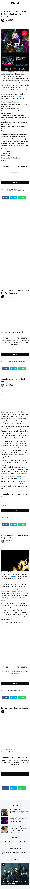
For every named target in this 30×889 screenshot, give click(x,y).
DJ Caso (18, 96)
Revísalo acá (20, 478)
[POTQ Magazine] (15, 3)
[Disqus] (15, 221)
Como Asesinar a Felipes (12, 361)
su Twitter (16, 433)
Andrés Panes (9, 384)
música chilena (21, 190)
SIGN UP (15, 182)
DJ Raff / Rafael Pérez (15, 189)
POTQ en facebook (18, 145)
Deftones (21, 690)
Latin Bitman (10, 96)
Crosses (15, 690)
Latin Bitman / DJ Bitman (12, 190)
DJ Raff (11, 72)
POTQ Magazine (10, 19)
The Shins (21, 412)
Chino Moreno (10, 690)
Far (24, 690)
